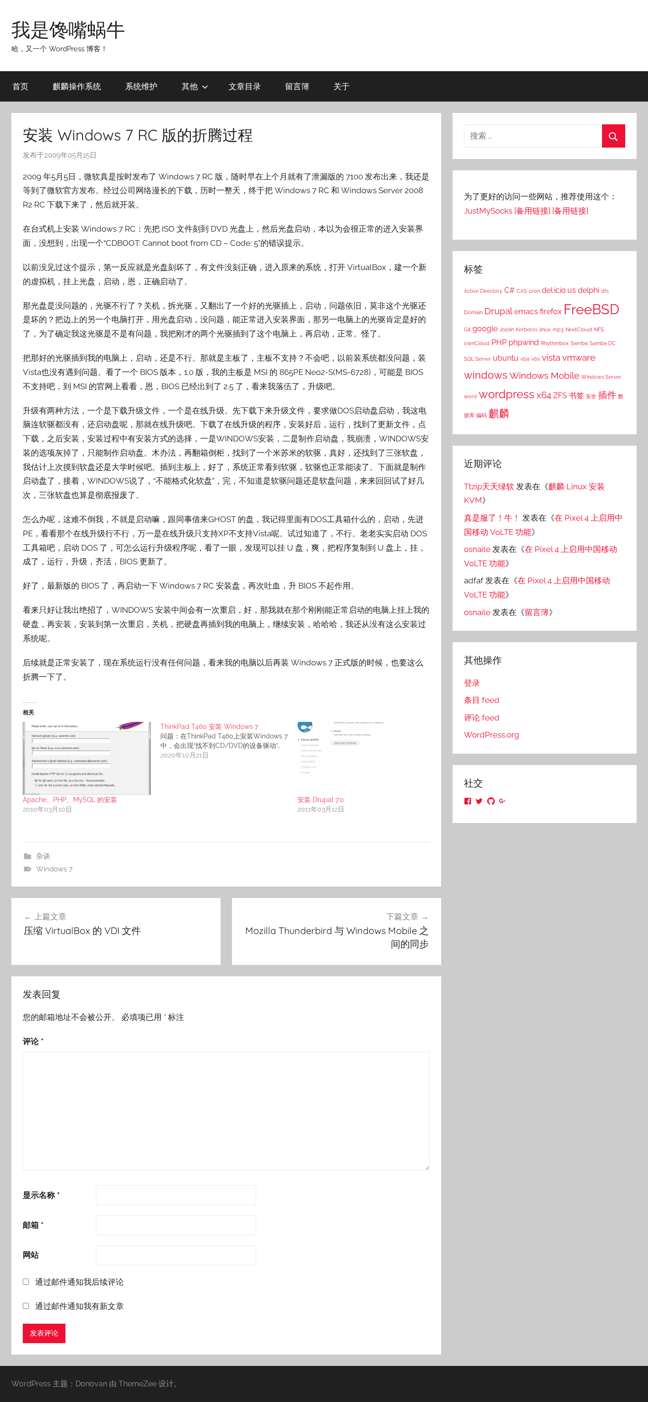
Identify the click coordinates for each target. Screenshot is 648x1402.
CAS (522, 291)
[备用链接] (532, 210)
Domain (473, 312)
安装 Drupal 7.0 (320, 800)
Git (467, 329)
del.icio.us (559, 290)
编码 (481, 415)
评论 (33, 1041)
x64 (544, 395)
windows (486, 375)
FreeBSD (592, 309)
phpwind (524, 342)
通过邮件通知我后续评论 (79, 1282)
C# (509, 290)
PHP (499, 342)
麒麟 (499, 413)
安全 (591, 396)
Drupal (498, 311)
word (470, 396)
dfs (605, 291)
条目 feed (482, 700)
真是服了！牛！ (492, 518)
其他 (190, 86)
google (485, 328)
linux (545, 329)
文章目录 (245, 86)
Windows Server (601, 377)
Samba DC (603, 343)
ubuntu (505, 358)
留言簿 (297, 86)
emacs (526, 311)
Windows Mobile (544, 375)
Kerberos (526, 329)
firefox (551, 311)
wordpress (507, 394)
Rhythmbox (555, 343)
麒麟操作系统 (77, 86)
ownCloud (477, 343)
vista (551, 357)
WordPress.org (491, 734)
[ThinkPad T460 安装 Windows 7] (229, 741)
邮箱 (33, 1225)
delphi (588, 290)
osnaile (477, 549)
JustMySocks (488, 210)
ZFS (560, 395)
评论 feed (482, 717)
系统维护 (141, 86)
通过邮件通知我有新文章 (79, 1306)
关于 (341, 86)
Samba (579, 343)
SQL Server (477, 359)
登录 (472, 683)
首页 (20, 86)
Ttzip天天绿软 (489, 486)
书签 (576, 395)
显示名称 (41, 1195)
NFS (599, 329)
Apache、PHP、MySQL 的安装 (70, 800)
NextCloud (578, 329)
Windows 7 (54, 869)
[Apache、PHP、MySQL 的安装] (87, 758)
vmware (578, 357)
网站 (31, 1255)
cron (534, 291)
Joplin (507, 329)
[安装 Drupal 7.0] (361, 758)
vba (524, 359)
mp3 (558, 329)
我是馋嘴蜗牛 (68, 29)
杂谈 (43, 856)
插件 (607, 395)
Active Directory (483, 291)
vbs (535, 359)
